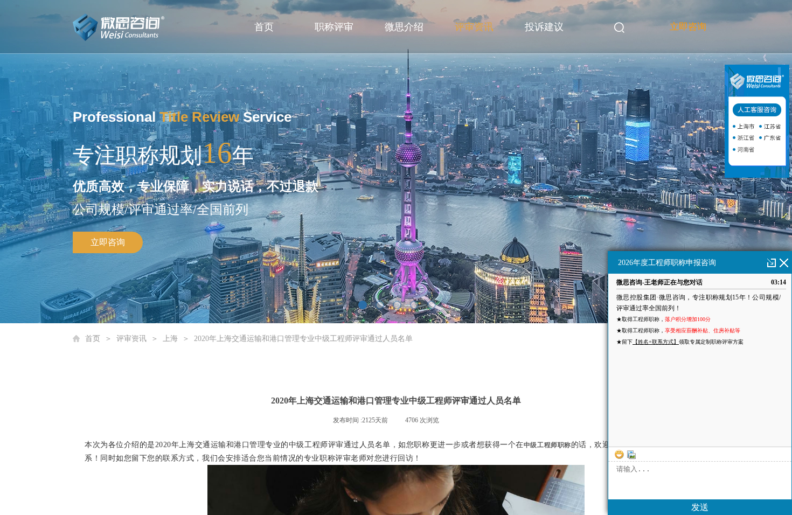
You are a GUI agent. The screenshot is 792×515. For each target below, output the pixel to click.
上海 (170, 339)
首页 (264, 27)
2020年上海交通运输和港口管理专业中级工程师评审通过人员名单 (303, 339)
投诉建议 (544, 27)
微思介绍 (404, 27)
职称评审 (334, 27)
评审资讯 (474, 27)
